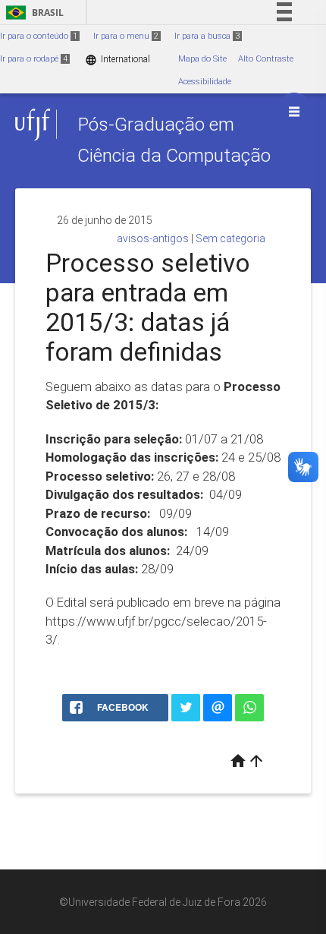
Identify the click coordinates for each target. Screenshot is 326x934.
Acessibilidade (204, 82)
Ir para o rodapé (33, 59)
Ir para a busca (207, 36)
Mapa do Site (202, 59)
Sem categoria (230, 238)
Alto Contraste (265, 59)
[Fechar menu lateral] (294, 112)
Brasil (32, 12)
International (117, 59)
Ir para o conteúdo (38, 36)
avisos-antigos (153, 238)
